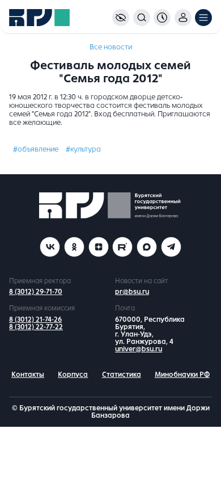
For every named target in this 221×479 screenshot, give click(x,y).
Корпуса (73, 374)
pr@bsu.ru (132, 291)
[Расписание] (162, 17)
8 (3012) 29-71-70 (35, 291)
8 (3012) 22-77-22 (36, 326)
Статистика (121, 374)
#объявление (35, 149)
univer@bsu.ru (138, 349)
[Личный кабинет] (183, 17)
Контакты (27, 374)
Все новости (111, 47)
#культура (83, 149)
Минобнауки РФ (182, 374)
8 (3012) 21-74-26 (35, 319)
